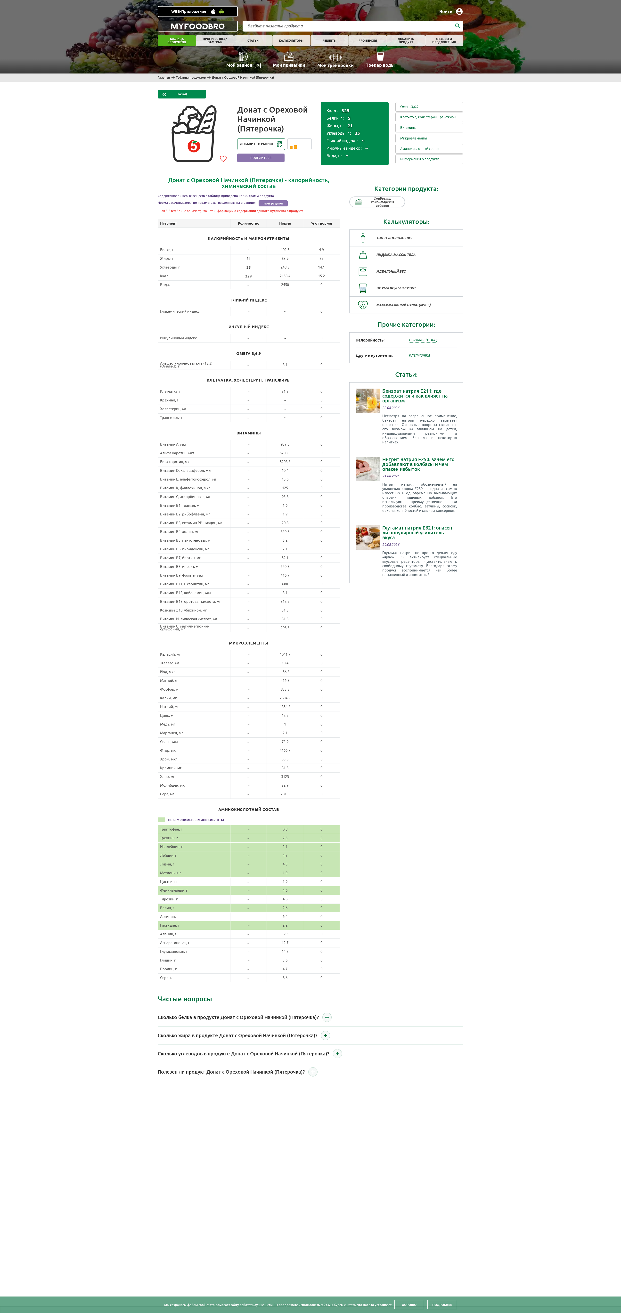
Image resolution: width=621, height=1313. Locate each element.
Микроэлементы (413, 138)
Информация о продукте (419, 159)
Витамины (408, 128)
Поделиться (261, 158)
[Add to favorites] (223, 158)
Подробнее (442, 1305)
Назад (182, 94)
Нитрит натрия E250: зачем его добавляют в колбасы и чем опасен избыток (418, 464)
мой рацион (273, 203)
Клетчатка (419, 355)
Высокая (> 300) (423, 340)
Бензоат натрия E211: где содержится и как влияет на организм (415, 396)
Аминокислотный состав (419, 149)
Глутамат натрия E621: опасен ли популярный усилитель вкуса (417, 532)
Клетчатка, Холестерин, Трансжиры (428, 117)
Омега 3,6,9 (409, 107)
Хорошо (409, 1305)
